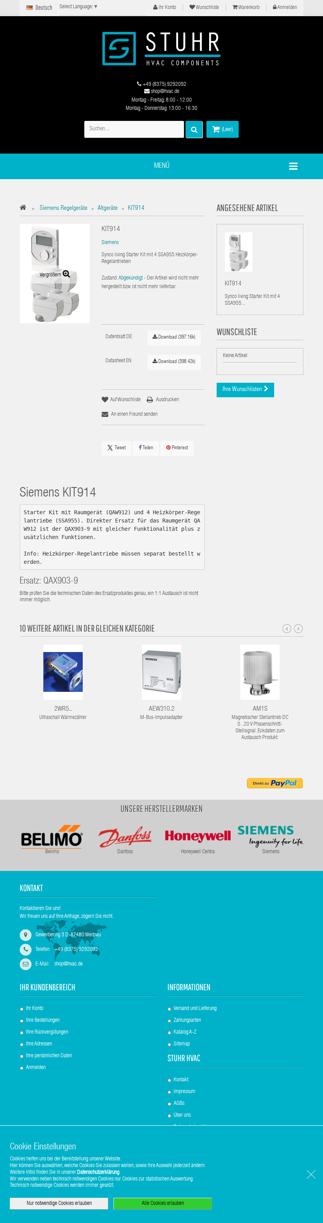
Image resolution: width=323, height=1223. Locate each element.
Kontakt (181, 1080)
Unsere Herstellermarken (162, 808)
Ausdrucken (167, 400)
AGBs (179, 1103)
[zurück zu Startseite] (25, 209)
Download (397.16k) (176, 337)
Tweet (120, 448)
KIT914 (233, 284)
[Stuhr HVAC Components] (161, 48)
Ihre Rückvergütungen (47, 1032)
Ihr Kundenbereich (47, 987)
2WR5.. (63, 709)
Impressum (184, 1092)
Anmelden (287, 8)
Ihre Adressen (39, 1044)
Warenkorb (249, 8)
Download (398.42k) (176, 362)
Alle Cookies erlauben (163, 1203)
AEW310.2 (161, 709)
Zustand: (110, 278)
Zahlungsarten (187, 1020)
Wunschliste (207, 8)
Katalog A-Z (185, 1032)
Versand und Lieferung (195, 1009)
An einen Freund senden (134, 414)
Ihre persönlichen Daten (49, 1056)
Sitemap (182, 1044)
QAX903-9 (60, 581)
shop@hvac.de (164, 92)
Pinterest (179, 448)
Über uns (182, 1115)
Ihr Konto (167, 8)
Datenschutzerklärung (98, 1172)
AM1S (260, 709)
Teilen (147, 448)
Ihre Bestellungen (42, 1020)
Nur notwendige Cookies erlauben (59, 1203)
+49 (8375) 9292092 (163, 84)
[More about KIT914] (238, 252)
